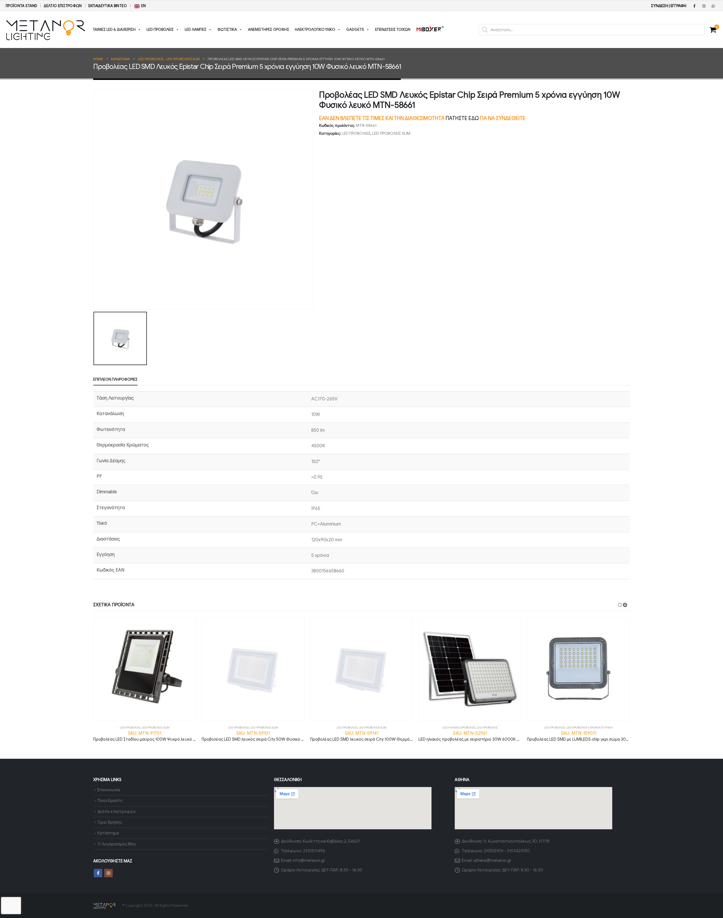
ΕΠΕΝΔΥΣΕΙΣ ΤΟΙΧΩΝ (392, 29)
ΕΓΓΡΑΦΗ (678, 5)
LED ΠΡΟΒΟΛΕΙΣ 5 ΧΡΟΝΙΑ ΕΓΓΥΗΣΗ (589, 727)
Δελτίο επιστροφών (63, 6)
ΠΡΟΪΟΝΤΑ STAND (21, 6)
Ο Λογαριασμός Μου (116, 844)
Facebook (98, 873)
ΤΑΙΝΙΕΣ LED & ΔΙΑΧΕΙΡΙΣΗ (114, 29)
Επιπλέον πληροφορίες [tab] (115, 379)
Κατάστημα (108, 833)
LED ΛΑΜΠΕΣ (195, 29)
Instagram (108, 873)
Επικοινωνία (108, 789)
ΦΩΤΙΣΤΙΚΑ (227, 29)
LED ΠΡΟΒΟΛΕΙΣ (160, 29)
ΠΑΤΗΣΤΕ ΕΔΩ (462, 118)
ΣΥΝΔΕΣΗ (659, 5)
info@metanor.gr (309, 860)
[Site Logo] (46, 29)
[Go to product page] (144, 669)
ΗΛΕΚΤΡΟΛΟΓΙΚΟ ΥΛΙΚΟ (315, 29)
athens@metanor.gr (492, 860)
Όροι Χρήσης (109, 822)
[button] (619, 604)
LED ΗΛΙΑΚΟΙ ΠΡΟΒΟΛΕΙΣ (459, 727)
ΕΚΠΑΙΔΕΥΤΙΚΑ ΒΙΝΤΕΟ (107, 6)
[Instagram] (704, 6)
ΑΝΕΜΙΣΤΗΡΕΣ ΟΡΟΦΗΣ (268, 29)
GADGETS (355, 29)
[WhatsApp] (713, 6)
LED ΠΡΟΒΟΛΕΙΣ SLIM (391, 133)
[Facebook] (694, 6)
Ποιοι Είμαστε (110, 800)
